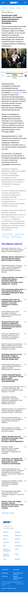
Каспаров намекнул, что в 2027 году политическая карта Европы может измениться (13, 249)
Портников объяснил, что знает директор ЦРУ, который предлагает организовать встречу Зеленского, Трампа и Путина (13, 472)
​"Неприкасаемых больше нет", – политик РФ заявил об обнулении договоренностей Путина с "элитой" (13, 389)
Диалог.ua (12, 583)
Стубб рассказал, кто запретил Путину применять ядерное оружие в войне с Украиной (13, 410)
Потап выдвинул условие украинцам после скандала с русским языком (12, 429)
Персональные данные (18, 573)
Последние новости (12, 244)
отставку (6, 186)
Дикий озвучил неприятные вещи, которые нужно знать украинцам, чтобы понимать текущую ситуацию (12, 346)
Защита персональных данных (18, 578)
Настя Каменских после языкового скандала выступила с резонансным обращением (11, 314)
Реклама (16, 569)
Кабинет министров (7, 234)
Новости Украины (19, 234)
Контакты (5, 576)
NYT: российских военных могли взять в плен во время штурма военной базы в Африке (12, 420)
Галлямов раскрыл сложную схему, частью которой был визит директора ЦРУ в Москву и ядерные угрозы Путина (12, 269)
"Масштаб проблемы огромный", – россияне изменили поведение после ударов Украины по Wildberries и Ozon (12, 400)
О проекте (5, 569)
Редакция (5, 573)
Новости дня (5, 236)
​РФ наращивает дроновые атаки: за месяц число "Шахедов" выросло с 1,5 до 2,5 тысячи (13, 493)
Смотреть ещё (8, 513)
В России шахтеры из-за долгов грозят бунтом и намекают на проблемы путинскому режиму (10, 336)
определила (16, 92)
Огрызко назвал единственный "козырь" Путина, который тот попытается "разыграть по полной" (11, 450)
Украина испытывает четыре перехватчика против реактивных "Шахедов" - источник (12, 483)
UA (25, 2)
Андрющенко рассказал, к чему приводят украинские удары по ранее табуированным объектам (12, 367)
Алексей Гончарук (16, 236)
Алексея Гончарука (18, 199)
